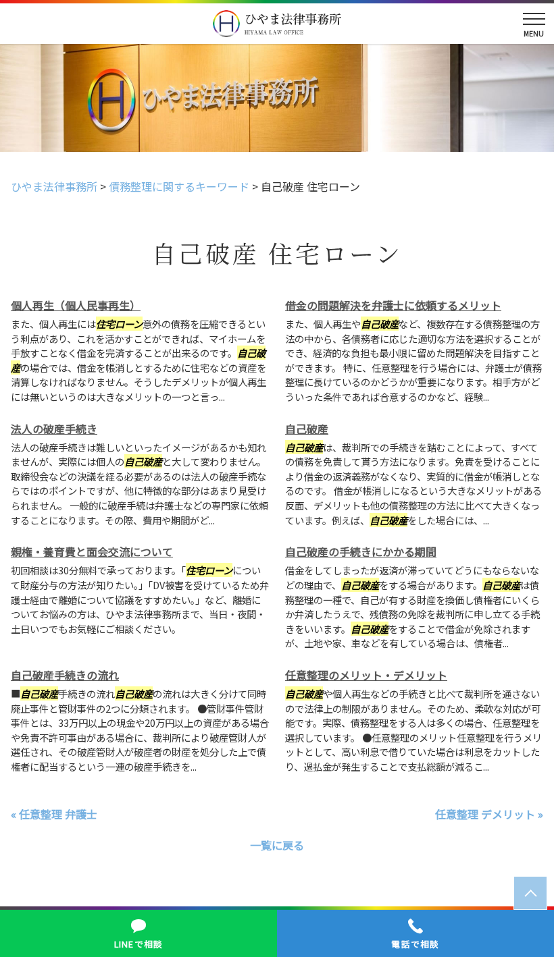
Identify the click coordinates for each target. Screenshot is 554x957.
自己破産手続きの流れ (65, 675)
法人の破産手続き (54, 428)
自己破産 (306, 428)
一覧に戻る (277, 845)
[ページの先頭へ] (530, 893)
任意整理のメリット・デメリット (366, 675)
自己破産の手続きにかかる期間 (360, 551)
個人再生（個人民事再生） (76, 305)
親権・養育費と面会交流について (92, 551)
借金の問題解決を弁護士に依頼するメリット (393, 305)
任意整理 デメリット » (489, 814)
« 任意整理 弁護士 (54, 814)
